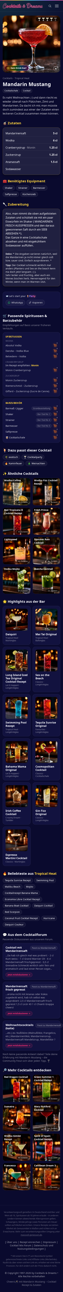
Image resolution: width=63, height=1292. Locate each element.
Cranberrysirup (15, 147)
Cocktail (26, 90)
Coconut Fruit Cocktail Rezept (21, 918)
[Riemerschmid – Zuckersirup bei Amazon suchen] (55, 385)
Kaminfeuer (13, 463)
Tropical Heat (22, 78)
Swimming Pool (45, 880)
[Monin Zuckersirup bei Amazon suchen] (55, 380)
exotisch (11, 457)
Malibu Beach (12, 886)
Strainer (22, 187)
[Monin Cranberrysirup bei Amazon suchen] (55, 370)
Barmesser (39, 187)
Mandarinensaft (16, 133)
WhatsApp (17, 302)
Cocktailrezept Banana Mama (21, 893)
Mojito (29, 886)
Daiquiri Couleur (14, 924)
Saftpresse (11, 194)
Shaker (9, 187)
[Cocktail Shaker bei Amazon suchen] (55, 414)
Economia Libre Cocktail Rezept (22, 899)
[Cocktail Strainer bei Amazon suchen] (55, 420)
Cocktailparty (33, 457)
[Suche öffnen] (50, 6)
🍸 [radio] (39, 19)
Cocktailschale (11, 90)
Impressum (49, 1242)
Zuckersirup (13, 155)
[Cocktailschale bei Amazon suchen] (55, 437)
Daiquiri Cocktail (43, 905)
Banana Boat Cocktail (17, 905)
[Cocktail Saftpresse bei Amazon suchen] (55, 431)
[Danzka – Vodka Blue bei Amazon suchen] (55, 350)
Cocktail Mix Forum (20, 1245)
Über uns (12, 1242)
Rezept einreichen (30, 1242)
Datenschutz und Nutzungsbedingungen (35, 1247)
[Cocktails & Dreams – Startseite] (23, 6)
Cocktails (8, 78)
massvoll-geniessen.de (31, 1235)
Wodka (10, 140)
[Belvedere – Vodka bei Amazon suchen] (55, 356)
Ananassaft (13, 162)
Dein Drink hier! (18, 68)
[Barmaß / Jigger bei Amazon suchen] (55, 408)
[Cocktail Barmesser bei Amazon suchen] (55, 425)
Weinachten (36, 463)
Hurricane (49, 918)
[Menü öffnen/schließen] (56, 5)
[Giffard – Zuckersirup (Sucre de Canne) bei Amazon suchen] (55, 391)
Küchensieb (29, 194)
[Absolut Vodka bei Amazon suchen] (55, 345)
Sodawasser (13, 169)
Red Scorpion (12, 911)
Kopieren (37, 302)
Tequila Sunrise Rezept (18, 880)
